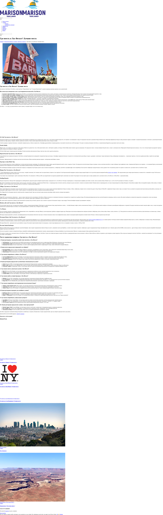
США (17, 313)
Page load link (3, 513)
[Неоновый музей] (30, 83)
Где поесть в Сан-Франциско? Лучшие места (9, 398)
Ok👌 (58, 514)
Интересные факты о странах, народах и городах (15, 41)
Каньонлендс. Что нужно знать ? (7, 502)
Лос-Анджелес (3, 447)
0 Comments (21, 313)
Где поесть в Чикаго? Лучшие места (8, 358)
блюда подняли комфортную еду (96, 219)
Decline (61, 514)
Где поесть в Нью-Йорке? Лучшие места (9, 383)
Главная (1, 41)
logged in (7, 511)
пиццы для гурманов (112, 172)
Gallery (1, 359)
